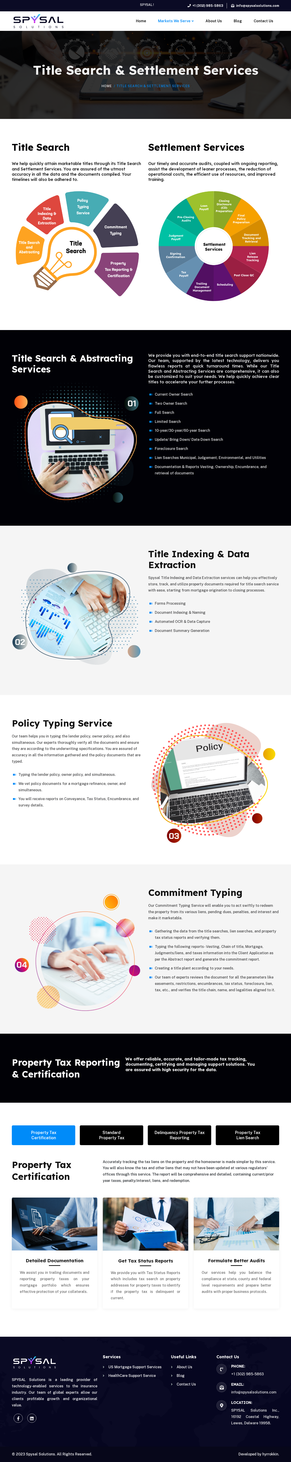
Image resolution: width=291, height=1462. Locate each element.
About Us (184, 1367)
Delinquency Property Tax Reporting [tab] (179, 1135)
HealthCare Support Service (132, 1375)
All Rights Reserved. (74, 1454)
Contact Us (186, 1384)
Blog (181, 1375)
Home (106, 86)
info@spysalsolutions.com (253, 1392)
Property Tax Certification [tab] (43, 1135)
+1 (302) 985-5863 (247, 1374)
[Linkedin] (31, 1418)
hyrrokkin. (270, 1454)
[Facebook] (18, 1418)
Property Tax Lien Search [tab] (247, 1135)
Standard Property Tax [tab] (111, 1135)
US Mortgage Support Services (135, 1367)
